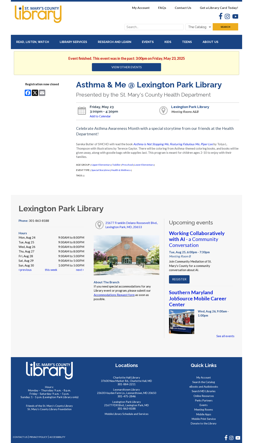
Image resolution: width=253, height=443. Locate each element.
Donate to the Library (203, 423)
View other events (126, 67)
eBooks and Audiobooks (203, 386)
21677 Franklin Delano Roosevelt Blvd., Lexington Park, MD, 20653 (131, 225)
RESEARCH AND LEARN (115, 42)
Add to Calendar (100, 116)
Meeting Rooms (203, 409)
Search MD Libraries (203, 391)
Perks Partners (203, 400)
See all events (225, 336)
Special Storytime (101, 170)
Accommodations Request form (114, 295)
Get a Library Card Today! (219, 7)
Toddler (116, 164)
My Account (141, 7)
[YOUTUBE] (237, 439)
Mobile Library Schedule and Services (126, 413)
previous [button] (26, 269)
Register (179, 279)
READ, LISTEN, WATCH (33, 42)
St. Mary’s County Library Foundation (49, 409)
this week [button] (51, 269)
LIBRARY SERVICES (74, 42)
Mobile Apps (203, 414)
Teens (187, 42)
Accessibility (57, 436)
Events (148, 42)
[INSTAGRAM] (231, 439)
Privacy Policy (38, 436)
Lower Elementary (144, 164)
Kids (168, 42)
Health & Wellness (121, 170)
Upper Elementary (101, 164)
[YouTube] (234, 16)
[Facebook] (219, 16)
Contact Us (183, 7)
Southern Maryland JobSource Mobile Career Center (198, 298)
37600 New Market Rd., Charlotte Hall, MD (126, 380)
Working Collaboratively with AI (197, 239)
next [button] (79, 269)
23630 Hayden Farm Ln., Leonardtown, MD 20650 (126, 393)
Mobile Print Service (204, 418)
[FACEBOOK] (226, 439)
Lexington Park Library (190, 107)
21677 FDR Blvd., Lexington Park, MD (126, 405)
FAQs (162, 7)
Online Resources (204, 395)
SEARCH (225, 26)
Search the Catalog (203, 382)
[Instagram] (226, 16)
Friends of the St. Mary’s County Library (49, 405)
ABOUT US (211, 42)
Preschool (127, 164)
